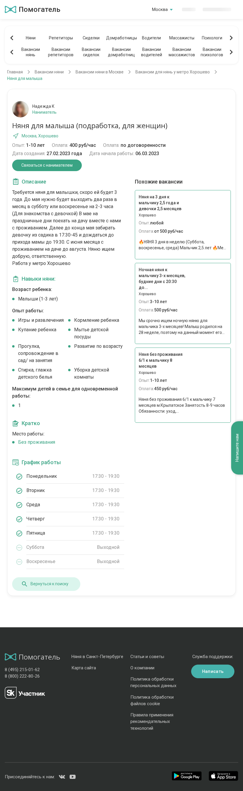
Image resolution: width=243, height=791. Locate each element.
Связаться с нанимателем (47, 165)
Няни (31, 38)
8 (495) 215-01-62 (22, 669)
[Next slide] (231, 38)
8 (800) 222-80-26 (22, 676)
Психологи (212, 38)
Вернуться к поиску (49, 583)
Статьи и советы (147, 656)
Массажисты (181, 38)
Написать (212, 671)
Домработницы (121, 38)
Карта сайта (83, 668)
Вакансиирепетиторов (60, 52)
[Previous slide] (12, 38)
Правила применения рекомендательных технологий (151, 721)
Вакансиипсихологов (212, 52)
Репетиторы (61, 38)
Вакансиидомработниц (121, 52)
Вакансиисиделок (91, 52)
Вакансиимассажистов (182, 52)
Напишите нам (237, 448)
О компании (142, 668)
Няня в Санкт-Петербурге (97, 656)
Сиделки (91, 38)
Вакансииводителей (151, 52)
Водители (151, 38)
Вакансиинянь (30, 52)
